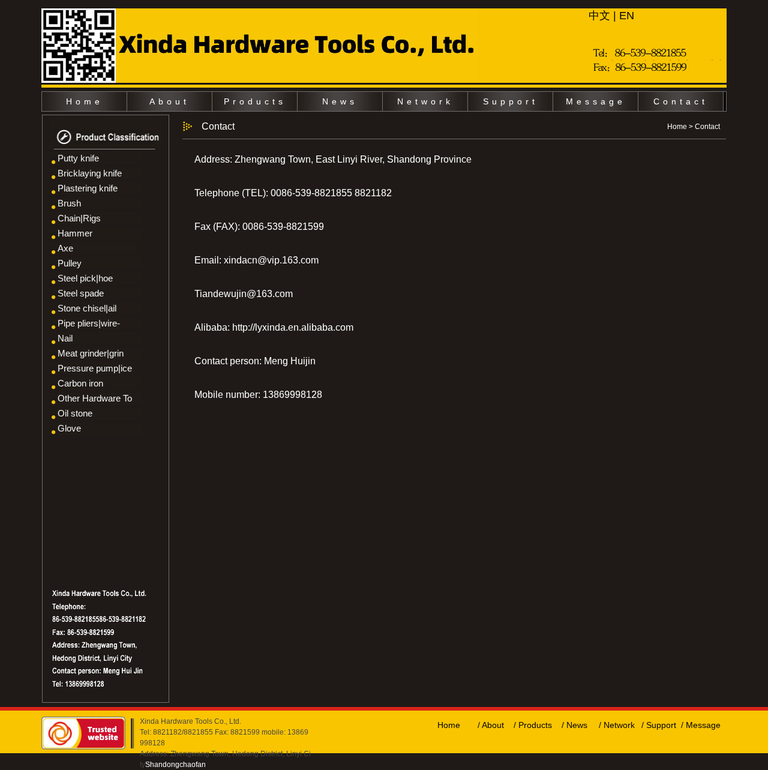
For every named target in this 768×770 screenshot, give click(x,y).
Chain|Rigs (79, 218)
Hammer (75, 233)
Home (84, 101)
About (169, 101)
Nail (65, 338)
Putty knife (78, 158)
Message (596, 101)
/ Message (701, 725)
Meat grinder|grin (91, 353)
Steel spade (81, 293)
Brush (69, 203)
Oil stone (75, 413)
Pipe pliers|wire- (89, 323)
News (340, 101)
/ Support (658, 725)
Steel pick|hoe (85, 278)
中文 (599, 16)
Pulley (70, 263)
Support (510, 101)
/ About (491, 725)
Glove (69, 428)
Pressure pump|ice (95, 368)
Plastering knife (88, 188)
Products (255, 101)
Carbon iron (80, 383)
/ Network (617, 725)
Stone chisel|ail (87, 308)
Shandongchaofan (175, 764)
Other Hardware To (95, 398)
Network (425, 101)
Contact (680, 101)
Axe (65, 248)
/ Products (533, 725)
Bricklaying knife (90, 173)
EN (626, 16)
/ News (574, 725)
